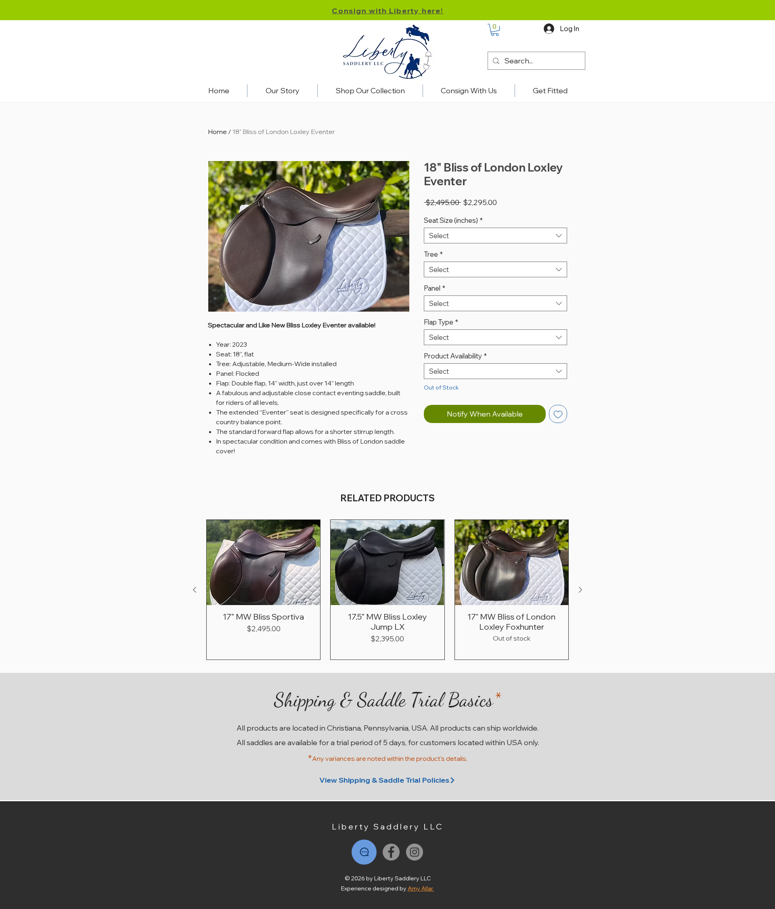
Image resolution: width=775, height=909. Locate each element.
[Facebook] (391, 852)
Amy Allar (421, 888)
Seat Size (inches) (453, 220)
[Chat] (364, 852)
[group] (387, 589)
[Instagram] (414, 852)
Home (217, 132)
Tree (433, 254)
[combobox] (495, 235)
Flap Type (441, 322)
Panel (434, 288)
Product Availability (455, 356)
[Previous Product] (194, 590)
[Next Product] (580, 590)
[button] (495, 30)
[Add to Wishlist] (558, 414)
